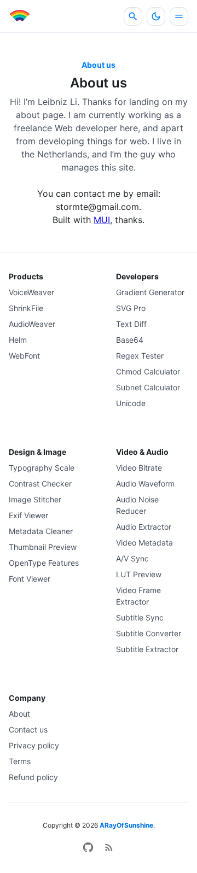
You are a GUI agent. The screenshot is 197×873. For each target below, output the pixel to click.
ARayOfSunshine (126, 825)
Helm (18, 339)
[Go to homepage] (19, 16)
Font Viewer (29, 578)
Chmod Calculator (148, 371)
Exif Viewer (28, 515)
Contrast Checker (40, 483)
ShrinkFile (26, 308)
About (19, 713)
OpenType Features (44, 562)
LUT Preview (138, 574)
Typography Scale (41, 467)
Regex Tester (140, 355)
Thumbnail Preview (43, 547)
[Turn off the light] (156, 16)
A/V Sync (132, 558)
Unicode (131, 403)
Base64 (129, 339)
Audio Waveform (145, 483)
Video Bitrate (139, 467)
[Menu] (179, 16)
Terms (20, 761)
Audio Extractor (143, 526)
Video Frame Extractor (138, 595)
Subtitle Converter (148, 633)
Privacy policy (34, 745)
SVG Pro (131, 308)
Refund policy (33, 777)
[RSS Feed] (109, 847)
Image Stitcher (35, 499)
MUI (102, 219)
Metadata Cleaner (41, 531)
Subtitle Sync (140, 617)
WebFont (24, 355)
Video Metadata (144, 542)
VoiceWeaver (31, 292)
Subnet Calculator (148, 387)
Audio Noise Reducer (137, 505)
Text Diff (131, 324)
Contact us (28, 729)
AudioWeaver (32, 324)
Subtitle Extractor (147, 649)
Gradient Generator (150, 292)
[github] (88, 847)
